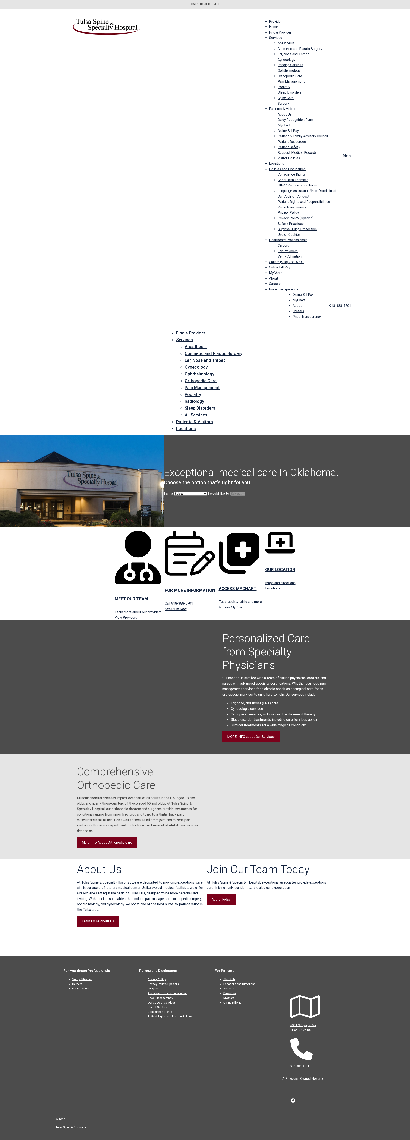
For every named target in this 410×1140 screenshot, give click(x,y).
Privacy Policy (288, 213)
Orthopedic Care (290, 76)
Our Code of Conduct (293, 196)
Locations (276, 163)
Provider (275, 21)
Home (273, 27)
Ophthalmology (289, 71)
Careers (283, 245)
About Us (284, 114)
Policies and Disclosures (287, 169)
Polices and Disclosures (158, 971)
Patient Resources (292, 142)
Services (275, 38)
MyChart (284, 125)
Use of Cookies (289, 235)
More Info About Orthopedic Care (107, 842)
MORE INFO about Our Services (251, 737)
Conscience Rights (292, 174)
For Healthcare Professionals (87, 971)
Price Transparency (292, 207)
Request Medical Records (297, 153)
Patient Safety (289, 147)
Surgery (283, 103)
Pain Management (291, 81)
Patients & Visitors (283, 109)
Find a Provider (280, 32)
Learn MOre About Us (98, 921)
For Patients (224, 971)
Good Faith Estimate (293, 180)
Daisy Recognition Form (295, 120)
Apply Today (221, 899)
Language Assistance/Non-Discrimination (308, 191)
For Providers (288, 251)
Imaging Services (290, 65)
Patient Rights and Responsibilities (304, 202)
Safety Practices (291, 224)
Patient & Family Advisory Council (303, 136)
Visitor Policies (289, 158)
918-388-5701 (208, 4)
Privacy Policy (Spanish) (295, 218)
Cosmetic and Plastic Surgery (300, 49)
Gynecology (286, 60)
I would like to (218, 493)
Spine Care (286, 98)
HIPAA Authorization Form (297, 185)
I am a (168, 493)
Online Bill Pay (288, 131)
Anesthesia (286, 43)
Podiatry (284, 87)
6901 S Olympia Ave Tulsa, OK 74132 (303, 1027)
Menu (347, 155)
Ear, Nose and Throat (293, 54)
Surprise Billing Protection (297, 229)
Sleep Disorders (290, 92)
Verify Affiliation (290, 256)
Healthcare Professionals (288, 240)
